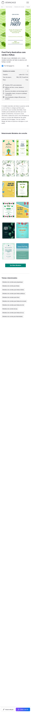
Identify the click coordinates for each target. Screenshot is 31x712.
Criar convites (9, 6)
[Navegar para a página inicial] (9, 2)
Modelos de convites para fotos (11, 297)
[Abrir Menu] (27, 2)
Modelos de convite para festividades (13, 316)
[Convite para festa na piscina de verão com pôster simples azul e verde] (22, 251)
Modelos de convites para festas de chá (13, 305)
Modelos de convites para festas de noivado (14, 301)
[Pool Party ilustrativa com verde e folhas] (22, 148)
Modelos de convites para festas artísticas (14, 293)
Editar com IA (24, 709)
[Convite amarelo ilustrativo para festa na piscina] (22, 210)
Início (2, 6)
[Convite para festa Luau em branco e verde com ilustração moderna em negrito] (8, 210)
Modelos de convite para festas (11, 286)
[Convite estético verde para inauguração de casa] (22, 168)
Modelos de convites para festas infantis (13, 289)
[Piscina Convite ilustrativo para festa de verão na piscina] (22, 231)
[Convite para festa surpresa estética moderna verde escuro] (8, 231)
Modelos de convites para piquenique (13, 282)
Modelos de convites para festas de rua (13, 312)
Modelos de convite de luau (10, 308)
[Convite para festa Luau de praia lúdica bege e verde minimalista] (8, 148)
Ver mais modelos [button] (15, 265)
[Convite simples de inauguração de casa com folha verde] (8, 251)
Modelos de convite (19, 6)
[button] (8, 709)
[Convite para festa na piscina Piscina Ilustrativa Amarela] (8, 189)
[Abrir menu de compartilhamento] (27, 66)
